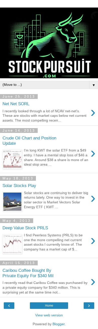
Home (49, 305)
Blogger (59, 324)
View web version (49, 315)
